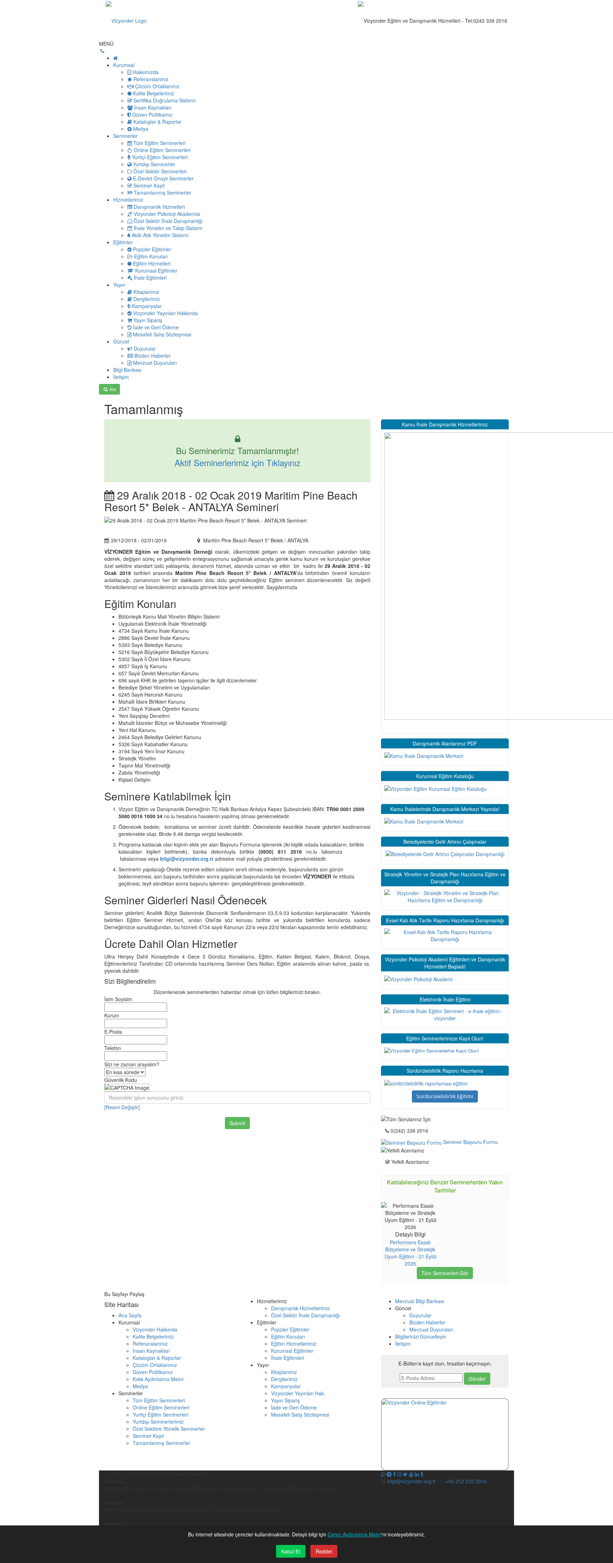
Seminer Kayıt (148, 1435)
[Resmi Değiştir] (122, 1107)
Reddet (324, 1551)
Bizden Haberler (427, 1322)
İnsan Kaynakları (151, 1350)
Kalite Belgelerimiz (153, 1336)
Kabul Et (290, 1551)
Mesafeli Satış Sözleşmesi (300, 1414)
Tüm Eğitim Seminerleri (159, 1400)
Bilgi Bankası (127, 369)
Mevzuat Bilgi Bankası (419, 1301)
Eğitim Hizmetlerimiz (293, 1343)
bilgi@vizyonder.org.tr (187, 858)
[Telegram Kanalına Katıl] (389, 1474)
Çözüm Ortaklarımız (155, 1364)
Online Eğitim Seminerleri (161, 1407)
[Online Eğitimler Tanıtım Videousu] (445, 1434)
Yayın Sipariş (285, 1400)
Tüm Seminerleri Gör (444, 1273)
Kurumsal (123, 64)
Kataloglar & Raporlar (157, 1357)
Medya (140, 1386)
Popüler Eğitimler (290, 1329)
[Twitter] (405, 1474)
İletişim (121, 376)
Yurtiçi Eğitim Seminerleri (160, 1414)
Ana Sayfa (130, 1315)
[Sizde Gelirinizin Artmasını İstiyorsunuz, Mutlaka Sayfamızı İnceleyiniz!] (445, 853)
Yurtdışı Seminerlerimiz (158, 1421)
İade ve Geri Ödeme (294, 1407)
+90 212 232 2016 (466, 1481)
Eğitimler (123, 242)
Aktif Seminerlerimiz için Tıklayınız (237, 462)
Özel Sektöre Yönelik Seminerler (169, 1428)
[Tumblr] (421, 1474)
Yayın (119, 284)
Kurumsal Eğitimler (292, 1350)
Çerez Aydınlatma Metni (354, 1534)
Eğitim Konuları (288, 1336)
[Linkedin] (417, 1474)
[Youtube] (411, 1474)
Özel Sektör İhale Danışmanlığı (305, 1315)
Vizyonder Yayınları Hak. (298, 1393)
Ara (112, 389)
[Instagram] (399, 1474)
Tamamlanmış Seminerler (161, 1442)
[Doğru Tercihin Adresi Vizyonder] (426, 1082)
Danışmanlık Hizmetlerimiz (300, 1308)
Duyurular (420, 1315)
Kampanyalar (286, 1386)
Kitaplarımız (284, 1371)
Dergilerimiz (284, 1379)
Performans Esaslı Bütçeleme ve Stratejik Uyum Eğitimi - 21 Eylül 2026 (410, 1253)
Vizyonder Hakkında (155, 1329)
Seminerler (125, 135)
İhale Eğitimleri (287, 1357)
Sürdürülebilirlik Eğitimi (444, 1096)
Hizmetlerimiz (128, 199)
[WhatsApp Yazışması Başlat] (383, 1474)
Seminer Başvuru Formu (470, 1141)
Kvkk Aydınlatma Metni (158, 1379)
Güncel (121, 341)
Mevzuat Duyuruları (431, 1329)
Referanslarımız (150, 1343)
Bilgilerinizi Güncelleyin (420, 1336)
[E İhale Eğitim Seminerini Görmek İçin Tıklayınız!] (445, 1013)
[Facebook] (394, 1474)
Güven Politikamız (153, 1371)
